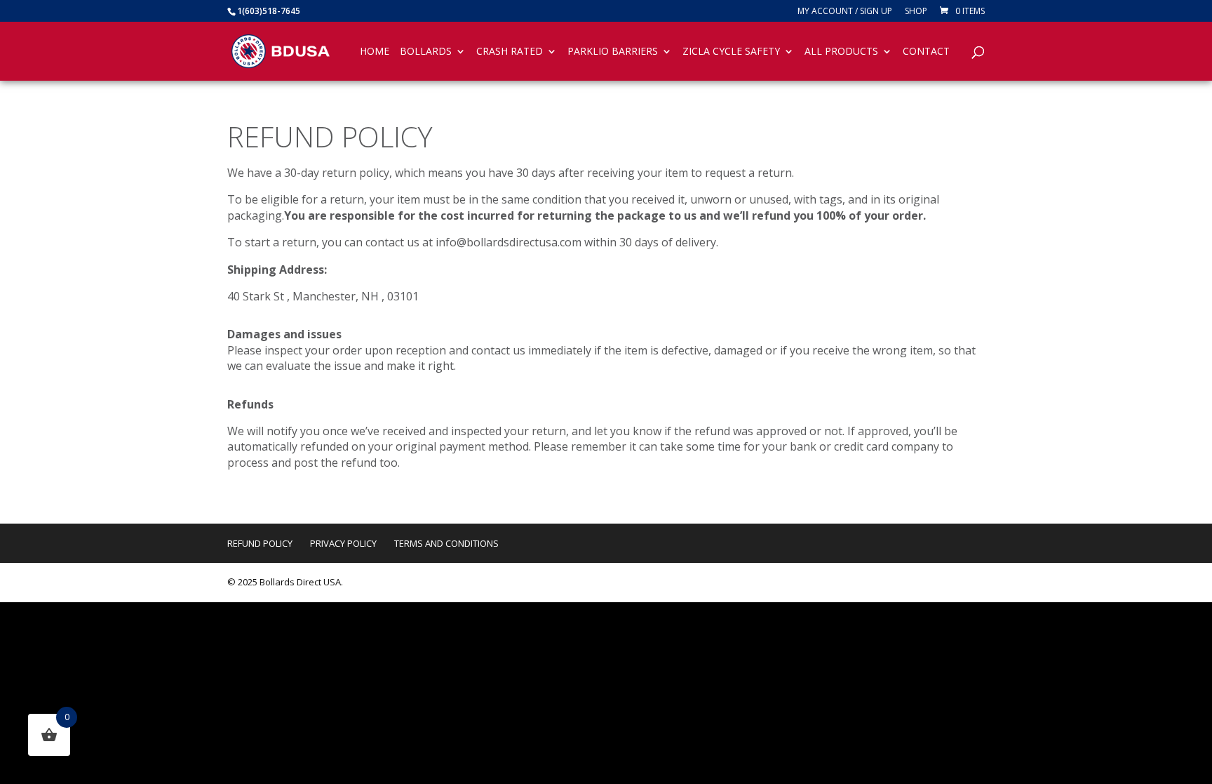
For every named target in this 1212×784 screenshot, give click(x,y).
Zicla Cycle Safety (731, 52)
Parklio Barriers (612, 52)
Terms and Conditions (446, 543)
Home (374, 52)
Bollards (426, 52)
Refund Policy (259, 543)
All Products (841, 52)
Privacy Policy (343, 543)
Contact (926, 52)
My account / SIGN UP (844, 12)
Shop (916, 12)
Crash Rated (509, 52)
